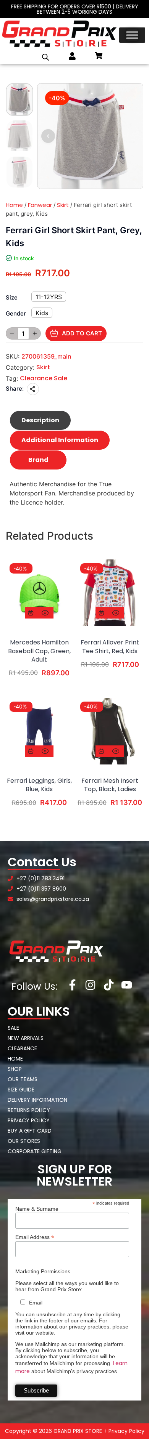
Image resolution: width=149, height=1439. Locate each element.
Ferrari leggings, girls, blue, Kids (39, 785)
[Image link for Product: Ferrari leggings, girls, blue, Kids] (39, 731)
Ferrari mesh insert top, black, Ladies (109, 785)
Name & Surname (36, 1208)
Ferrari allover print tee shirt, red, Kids (110, 646)
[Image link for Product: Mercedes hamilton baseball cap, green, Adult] (39, 592)
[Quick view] (44, 613)
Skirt (63, 205)
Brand (38, 459)
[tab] (40, 420)
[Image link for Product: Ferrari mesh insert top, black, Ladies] (109, 731)
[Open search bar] (45, 57)
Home (14, 205)
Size (12, 297)
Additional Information (59, 440)
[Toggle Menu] (132, 35)
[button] (48, 136)
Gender (16, 313)
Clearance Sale (43, 378)
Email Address (34, 1237)
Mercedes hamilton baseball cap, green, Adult (39, 651)
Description (40, 420)
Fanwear (40, 205)
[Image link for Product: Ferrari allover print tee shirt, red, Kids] (109, 592)
